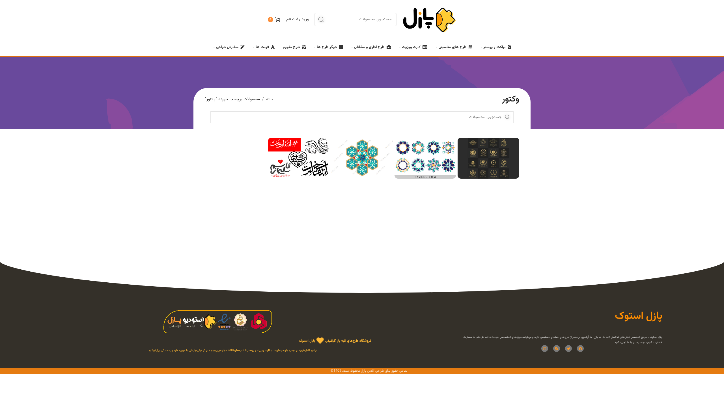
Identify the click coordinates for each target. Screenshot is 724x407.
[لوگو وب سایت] (429, 20)
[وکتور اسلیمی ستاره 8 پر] (362, 158)
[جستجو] (321, 19)
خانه (269, 99)
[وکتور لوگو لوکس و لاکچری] (488, 158)
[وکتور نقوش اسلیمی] (425, 158)
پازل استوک (307, 341)
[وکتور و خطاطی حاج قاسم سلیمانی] (299, 158)
